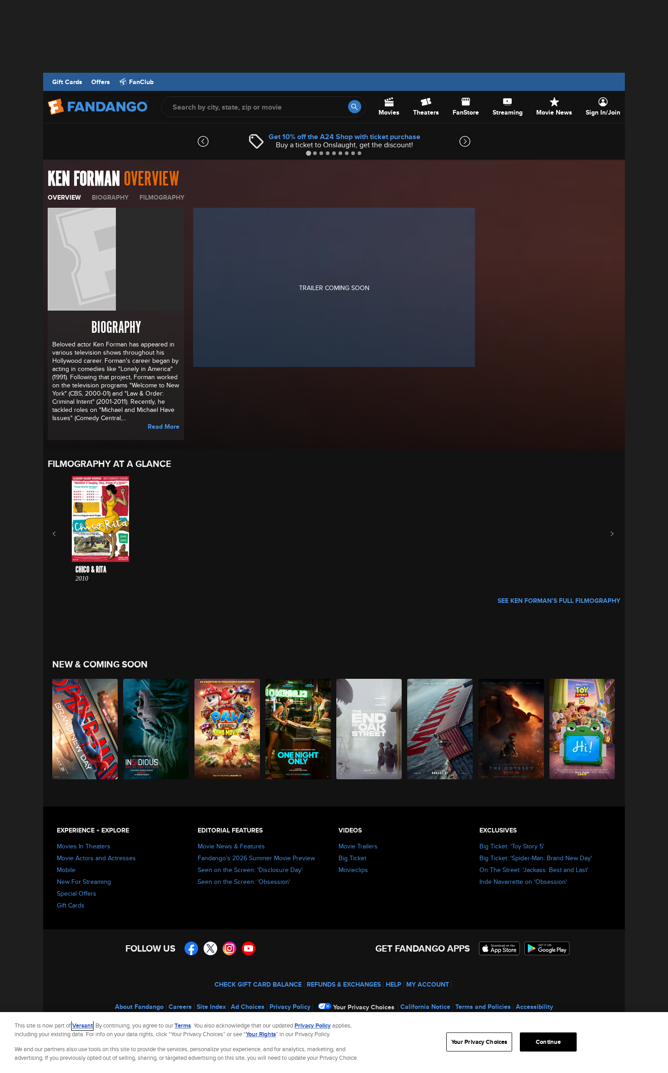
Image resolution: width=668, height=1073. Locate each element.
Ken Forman (84, 179)
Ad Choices (247, 1006)
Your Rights (261, 1034)
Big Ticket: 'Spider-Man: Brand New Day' (535, 857)
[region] (334, 1042)
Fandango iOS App (499, 948)
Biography (110, 197)
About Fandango (139, 1006)
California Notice (425, 1006)
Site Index (211, 1006)
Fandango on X (210, 948)
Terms (182, 1025)
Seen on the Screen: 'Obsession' (244, 881)
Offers (100, 81)
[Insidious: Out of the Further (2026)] (156, 729)
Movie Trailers (358, 846)
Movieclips (353, 869)
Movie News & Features (231, 846)
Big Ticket (352, 857)
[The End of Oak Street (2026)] (369, 729)
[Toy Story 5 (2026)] (582, 729)
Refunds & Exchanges (344, 984)
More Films (606, 534)
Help (393, 984)
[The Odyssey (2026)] (512, 729)
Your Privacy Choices (363, 1007)
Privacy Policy (289, 1006)
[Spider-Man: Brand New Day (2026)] (85, 729)
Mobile (66, 869)
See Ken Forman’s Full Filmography (559, 600)
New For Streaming (84, 881)
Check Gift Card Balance (258, 984)
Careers (180, 1006)
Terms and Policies (483, 1006)
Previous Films (62, 534)
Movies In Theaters (83, 846)
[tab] (308, 152)
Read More (163, 426)
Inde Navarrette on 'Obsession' (523, 881)
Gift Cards (67, 81)
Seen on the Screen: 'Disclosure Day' (250, 869)
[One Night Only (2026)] (298, 729)
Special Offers (76, 893)
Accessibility (534, 1006)
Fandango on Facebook (191, 948)
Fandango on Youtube (248, 948)
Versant (82, 1025)
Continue (548, 1042)
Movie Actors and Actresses (96, 857)
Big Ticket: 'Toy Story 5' (511, 846)
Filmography (162, 197)
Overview (64, 197)
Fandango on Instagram (229, 948)
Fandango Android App (547, 948)
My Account (427, 984)
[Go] (354, 106)
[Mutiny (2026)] (440, 729)
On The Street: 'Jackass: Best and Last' (533, 869)
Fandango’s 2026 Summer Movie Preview (256, 857)
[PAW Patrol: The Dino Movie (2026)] (227, 729)
